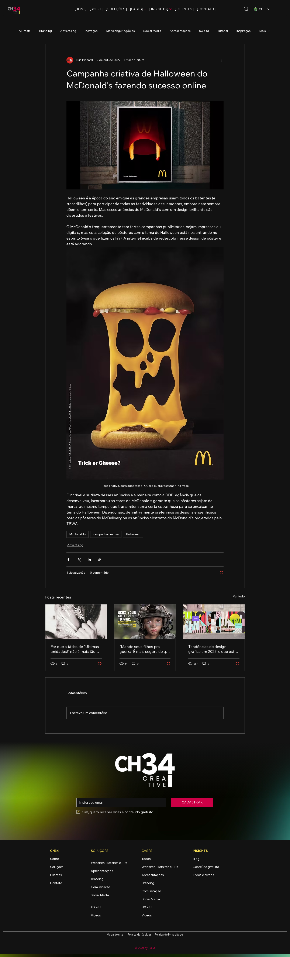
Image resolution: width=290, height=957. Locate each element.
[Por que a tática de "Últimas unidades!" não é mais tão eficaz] (76, 621)
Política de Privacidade (169, 934)
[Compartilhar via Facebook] (68, 560)
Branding (45, 31)
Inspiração (243, 31)
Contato (56, 883)
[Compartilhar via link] (100, 560)
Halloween (133, 534)
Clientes (56, 875)
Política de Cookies (140, 934)
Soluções (56, 867)
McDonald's (77, 534)
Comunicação (100, 887)
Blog (196, 859)
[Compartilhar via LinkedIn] (89, 560)
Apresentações (180, 31)
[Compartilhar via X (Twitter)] (79, 560)
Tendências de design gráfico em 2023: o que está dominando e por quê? (212, 649)
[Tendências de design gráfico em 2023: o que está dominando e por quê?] (214, 621)
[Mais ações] (221, 60)
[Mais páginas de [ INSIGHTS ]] (170, 9)
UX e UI (204, 31)
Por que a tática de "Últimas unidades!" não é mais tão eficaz (75, 649)
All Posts (25, 31)
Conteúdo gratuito (206, 867)
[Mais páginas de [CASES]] (145, 9)
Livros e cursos (203, 875)
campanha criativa (106, 534)
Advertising (68, 31)
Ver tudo (239, 596)
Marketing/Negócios (120, 31)
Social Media (152, 31)
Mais (262, 31)
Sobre (54, 859)
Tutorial (222, 31)
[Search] (246, 9)
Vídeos (96, 915)
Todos (146, 859)
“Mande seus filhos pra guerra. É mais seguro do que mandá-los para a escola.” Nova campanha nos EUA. (145, 649)
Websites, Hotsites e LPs (109, 863)
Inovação (91, 31)
